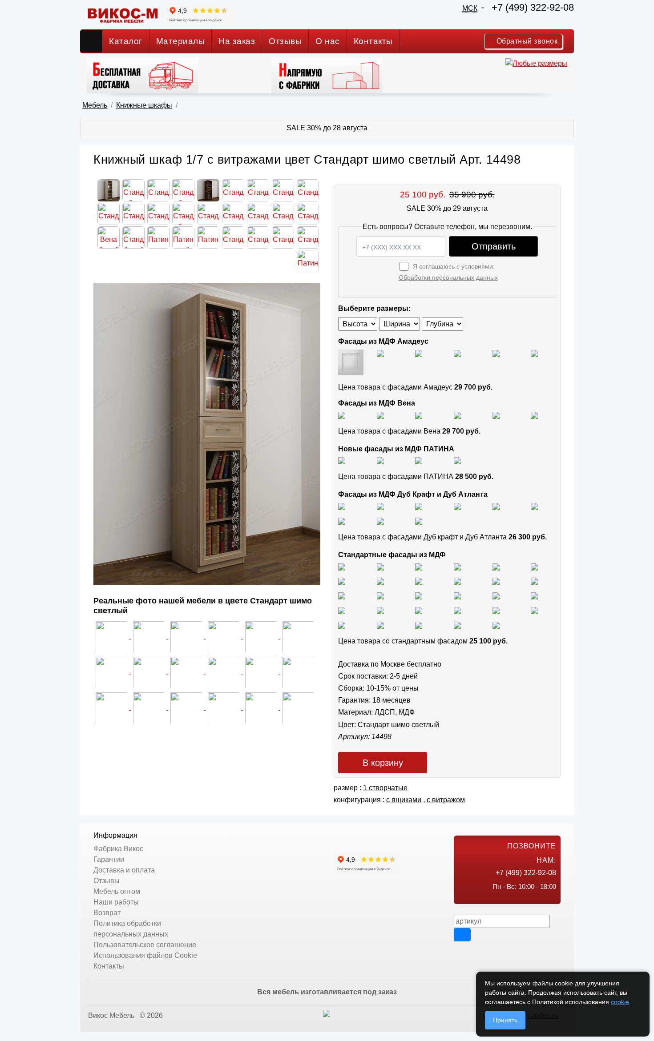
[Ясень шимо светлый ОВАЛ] (380, 566)
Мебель (94, 105)
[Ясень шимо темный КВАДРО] (457, 566)
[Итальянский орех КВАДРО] (380, 595)
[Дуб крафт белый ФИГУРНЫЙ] (457, 506)
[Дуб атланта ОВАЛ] (418, 520)
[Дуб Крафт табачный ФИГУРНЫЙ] (341, 506)
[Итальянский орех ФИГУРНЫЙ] (341, 595)
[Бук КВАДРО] (380, 581)
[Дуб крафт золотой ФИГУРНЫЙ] (534, 506)
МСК (469, 8)
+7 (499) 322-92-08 (533, 7)
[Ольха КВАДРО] (341, 610)
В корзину (383, 763)
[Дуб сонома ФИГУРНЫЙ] (534, 581)
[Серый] (496, 353)
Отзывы (285, 41)
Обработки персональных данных (448, 277)
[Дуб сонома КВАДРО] (457, 581)
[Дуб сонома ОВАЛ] (496, 581)
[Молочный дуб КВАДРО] (496, 610)
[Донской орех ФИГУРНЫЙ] (534, 595)
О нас (327, 41)
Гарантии (108, 859)
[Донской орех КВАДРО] (457, 595)
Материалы (180, 41)
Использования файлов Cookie (145, 955)
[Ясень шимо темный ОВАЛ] (496, 566)
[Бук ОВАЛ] (418, 581)
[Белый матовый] (380, 353)
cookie (620, 1001)
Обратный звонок (525, 41)
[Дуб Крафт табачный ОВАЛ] (380, 506)
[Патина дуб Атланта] (341, 460)
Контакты (373, 41)
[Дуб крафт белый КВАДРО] (418, 506)
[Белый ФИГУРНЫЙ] (496, 624)
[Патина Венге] (380, 460)
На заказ (236, 41)
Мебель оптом (116, 891)
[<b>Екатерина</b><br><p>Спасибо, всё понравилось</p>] (112, 671)
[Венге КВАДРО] (380, 624)
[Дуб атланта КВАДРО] (380, 520)
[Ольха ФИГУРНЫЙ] (418, 610)
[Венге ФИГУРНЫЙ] (341, 624)
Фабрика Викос (118, 848)
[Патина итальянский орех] (418, 460)
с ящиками (403, 800)
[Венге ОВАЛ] (418, 624)
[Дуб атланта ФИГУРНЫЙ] (341, 520)
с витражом (446, 800)
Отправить (494, 246)
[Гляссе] (418, 353)
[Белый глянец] (350, 362)
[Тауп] (534, 353)
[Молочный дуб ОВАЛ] (534, 610)
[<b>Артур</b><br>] (298, 707)
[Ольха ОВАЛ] (380, 610)
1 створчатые (385, 788)
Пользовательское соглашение (144, 945)
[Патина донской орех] (457, 460)
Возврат (107, 912)
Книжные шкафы (144, 105)
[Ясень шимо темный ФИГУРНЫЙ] (534, 566)
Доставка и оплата (124, 870)
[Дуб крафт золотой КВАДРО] (496, 506)
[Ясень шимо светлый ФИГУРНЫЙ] (418, 566)
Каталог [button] (125, 41)
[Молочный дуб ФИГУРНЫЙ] (457, 610)
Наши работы (116, 902)
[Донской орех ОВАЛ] (496, 595)
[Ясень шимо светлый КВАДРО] (341, 566)
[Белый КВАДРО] (457, 624)
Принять (505, 1020)
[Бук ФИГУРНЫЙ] (341, 581)
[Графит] (457, 353)
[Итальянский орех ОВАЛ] (418, 595)
